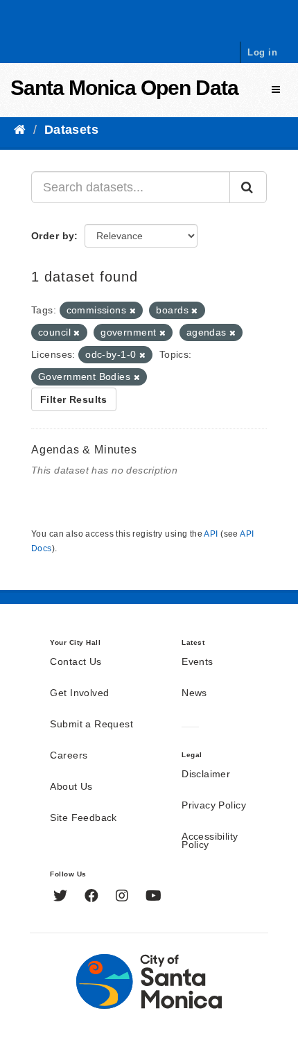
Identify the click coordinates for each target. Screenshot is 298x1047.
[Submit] (248, 187)
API (211, 534)
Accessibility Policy (210, 841)
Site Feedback (83, 818)
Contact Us (75, 662)
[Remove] (133, 310)
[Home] (20, 130)
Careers (68, 756)
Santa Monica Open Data (124, 87)
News (194, 693)
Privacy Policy (214, 806)
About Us (71, 787)
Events (197, 662)
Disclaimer (206, 774)
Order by (52, 235)
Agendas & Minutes (84, 450)
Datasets (71, 130)
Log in (262, 52)
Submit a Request (91, 724)
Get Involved (79, 693)
